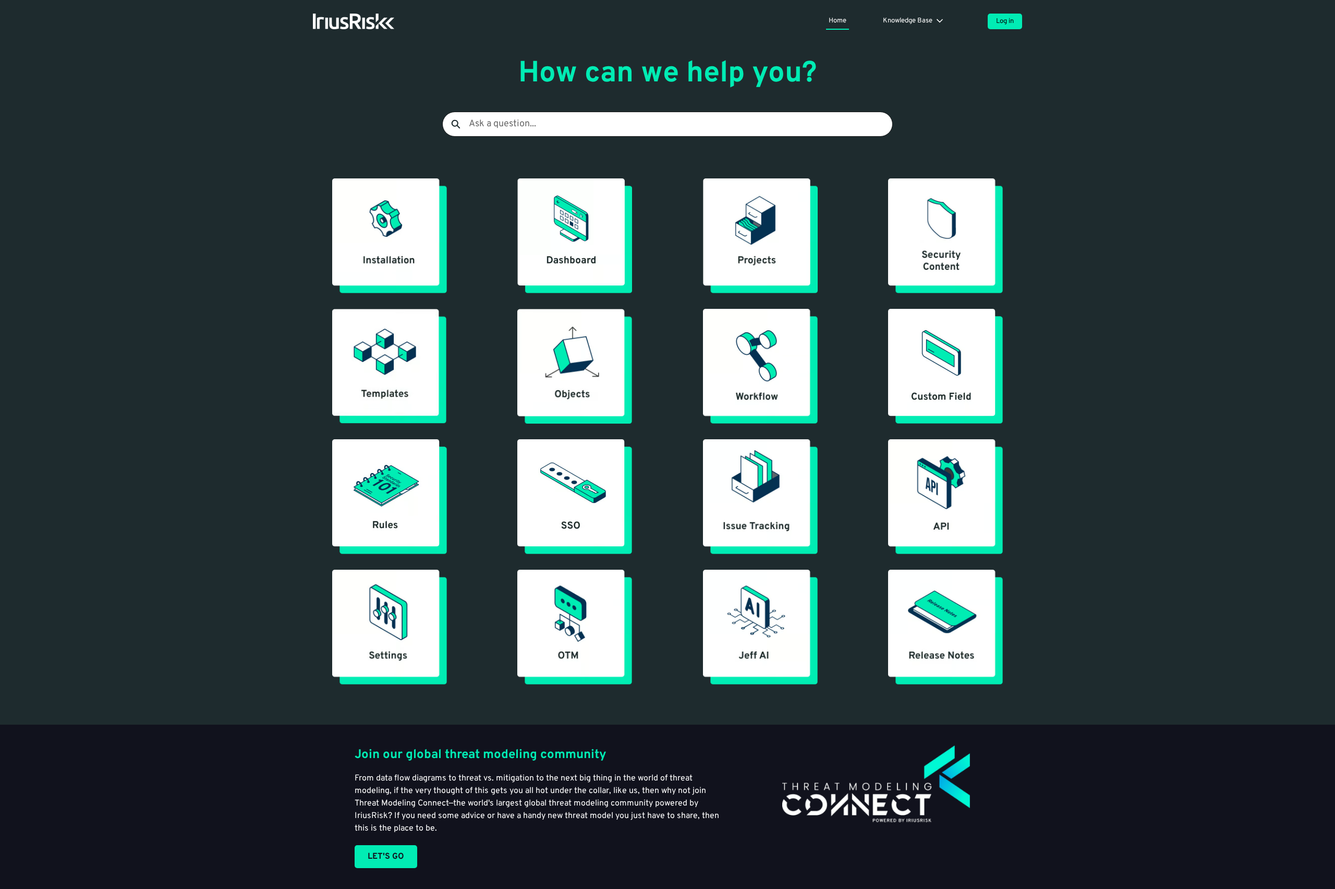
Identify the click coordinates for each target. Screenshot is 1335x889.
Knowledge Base (907, 21)
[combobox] (680, 124)
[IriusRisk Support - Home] (353, 21)
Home (837, 21)
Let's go (386, 856)
